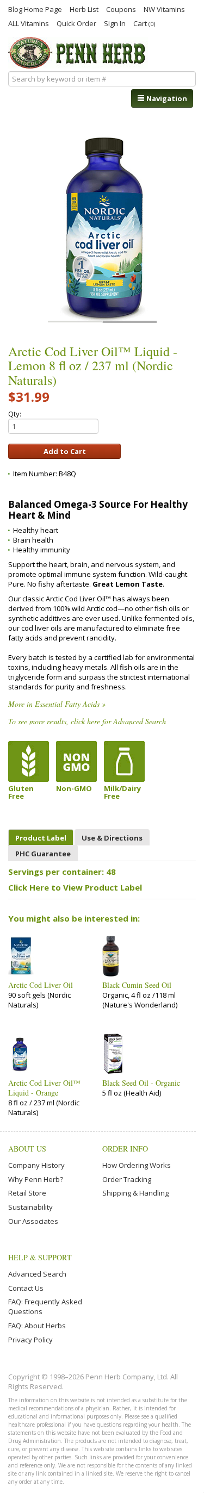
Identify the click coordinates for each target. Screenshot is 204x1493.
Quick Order (76, 22)
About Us (27, 1148)
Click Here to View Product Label (75, 887)
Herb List (84, 8)
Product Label (40, 838)
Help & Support (40, 1257)
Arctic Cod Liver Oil (40, 985)
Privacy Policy (30, 1340)
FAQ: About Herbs (37, 1325)
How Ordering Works (136, 1165)
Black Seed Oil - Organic (141, 1083)
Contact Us (26, 1288)
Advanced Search (37, 1274)
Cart (144, 23)
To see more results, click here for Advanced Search (87, 721)
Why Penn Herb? (35, 1179)
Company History (36, 1165)
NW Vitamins (164, 8)
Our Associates (33, 1221)
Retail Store (27, 1193)
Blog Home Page (35, 8)
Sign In (115, 22)
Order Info (125, 1148)
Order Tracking (126, 1179)
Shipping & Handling (135, 1193)
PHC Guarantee (43, 854)
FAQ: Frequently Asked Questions (45, 1306)
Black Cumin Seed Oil (136, 985)
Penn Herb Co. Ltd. (78, 53)
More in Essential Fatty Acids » (57, 704)
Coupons (121, 8)
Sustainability (30, 1207)
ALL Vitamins (28, 22)
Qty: (14, 414)
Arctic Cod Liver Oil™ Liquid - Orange (44, 1088)
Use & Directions (112, 838)
